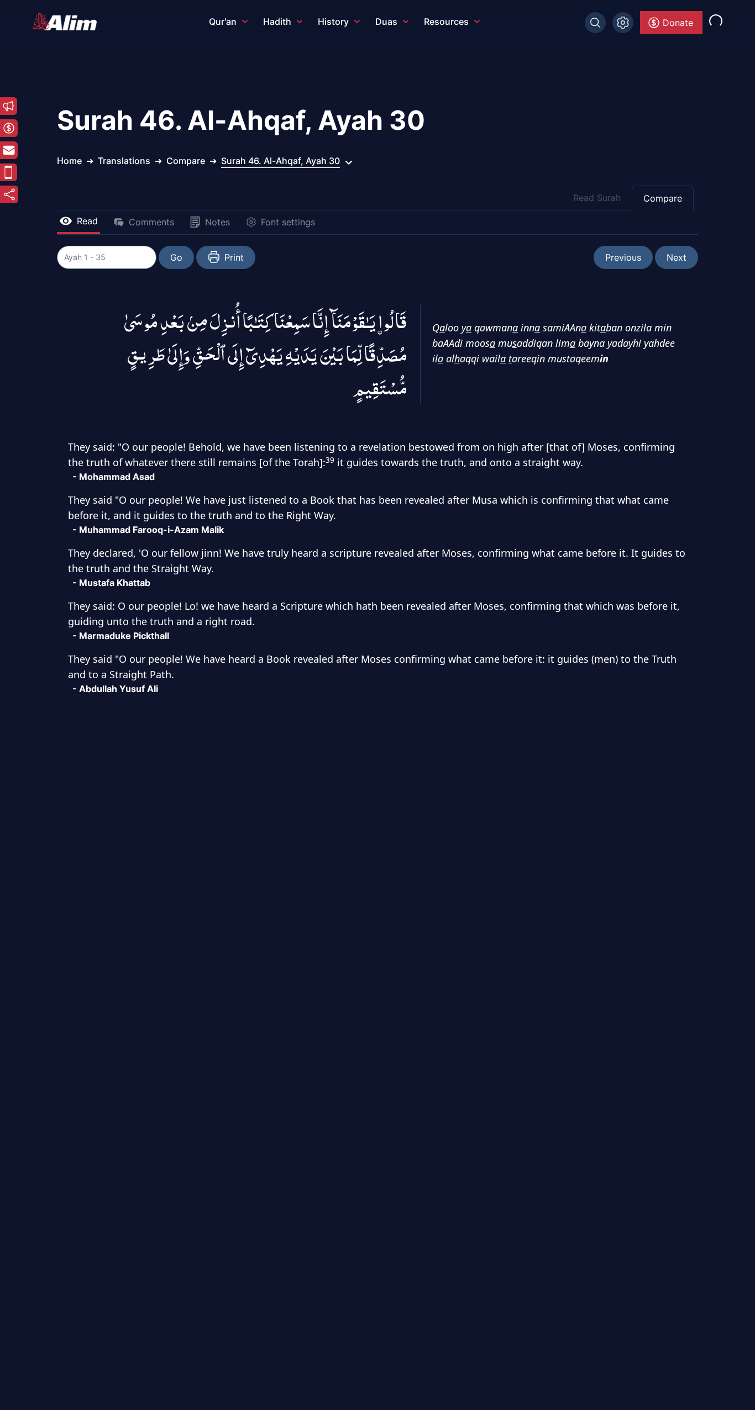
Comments (151, 222)
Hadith (277, 21)
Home (69, 160)
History (333, 21)
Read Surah (597, 197)
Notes (217, 222)
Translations (124, 160)
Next (676, 257)
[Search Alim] (595, 22)
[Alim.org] (68, 21)
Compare (662, 198)
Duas (386, 21)
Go (176, 257)
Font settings (288, 222)
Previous (623, 257)
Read (87, 220)
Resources (446, 21)
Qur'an (223, 21)
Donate (678, 22)
